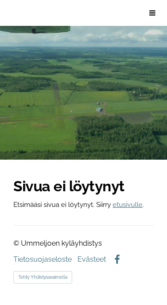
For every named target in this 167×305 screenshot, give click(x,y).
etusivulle (128, 204)
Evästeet (91, 259)
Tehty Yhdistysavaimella (42, 277)
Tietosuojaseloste (42, 259)
